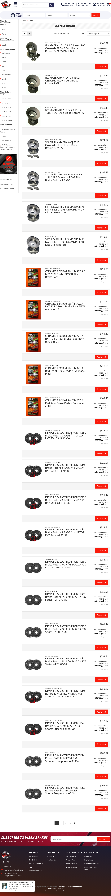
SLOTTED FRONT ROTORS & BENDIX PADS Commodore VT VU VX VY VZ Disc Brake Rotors (21, 886)
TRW (3, 70)
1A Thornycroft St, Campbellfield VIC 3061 (13, 874)
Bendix (4, 57)
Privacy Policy (71, 860)
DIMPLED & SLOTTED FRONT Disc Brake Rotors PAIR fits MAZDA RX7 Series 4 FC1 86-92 (65, 661)
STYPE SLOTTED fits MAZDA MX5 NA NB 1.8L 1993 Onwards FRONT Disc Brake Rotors (65, 209)
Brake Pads (6, 53)
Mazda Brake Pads (6, 184)
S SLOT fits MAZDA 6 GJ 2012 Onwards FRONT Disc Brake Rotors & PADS (62, 145)
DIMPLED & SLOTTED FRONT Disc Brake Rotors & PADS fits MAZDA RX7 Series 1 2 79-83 (65, 467)
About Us (50, 856)
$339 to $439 (6, 116)
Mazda (4, 45)
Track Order (33, 860)
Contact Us (51, 860)
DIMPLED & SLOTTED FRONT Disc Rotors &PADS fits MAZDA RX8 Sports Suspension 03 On (65, 726)
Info (106, 53)
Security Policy (71, 867)
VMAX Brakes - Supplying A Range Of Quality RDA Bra (7, 147)
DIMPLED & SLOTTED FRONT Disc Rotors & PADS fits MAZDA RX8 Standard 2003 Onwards (65, 693)
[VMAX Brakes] (6, 5)
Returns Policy (71, 863)
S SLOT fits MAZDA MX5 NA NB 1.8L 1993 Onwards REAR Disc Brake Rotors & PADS (63, 177)
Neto (64, 891)
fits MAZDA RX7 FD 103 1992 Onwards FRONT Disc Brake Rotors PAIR (62, 80)
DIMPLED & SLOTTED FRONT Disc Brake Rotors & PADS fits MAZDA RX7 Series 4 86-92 (65, 532)
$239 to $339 (6, 112)
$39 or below (6, 99)
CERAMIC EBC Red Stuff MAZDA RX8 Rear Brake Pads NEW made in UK (64, 403)
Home (24, 21)
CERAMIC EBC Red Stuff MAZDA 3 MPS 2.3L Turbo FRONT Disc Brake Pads (65, 274)
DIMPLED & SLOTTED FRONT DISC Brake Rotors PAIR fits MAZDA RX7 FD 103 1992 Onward (65, 564)
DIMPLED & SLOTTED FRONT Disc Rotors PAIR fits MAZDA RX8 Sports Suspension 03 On (65, 790)
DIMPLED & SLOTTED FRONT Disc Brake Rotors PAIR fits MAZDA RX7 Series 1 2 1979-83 (65, 596)
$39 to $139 (6, 103)
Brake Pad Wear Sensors (90, 868)
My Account (33, 856)
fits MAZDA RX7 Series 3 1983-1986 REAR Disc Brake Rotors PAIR (65, 111)
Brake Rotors (6, 75)
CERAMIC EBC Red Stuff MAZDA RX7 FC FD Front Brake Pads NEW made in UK (65, 306)
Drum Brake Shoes (91, 863)
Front (4, 34)
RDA (3, 66)
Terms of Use (71, 856)
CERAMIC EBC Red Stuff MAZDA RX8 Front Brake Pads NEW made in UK (65, 371)
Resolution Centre (36, 863)
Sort (83, 33)
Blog (30, 867)
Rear (3, 30)
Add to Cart (101, 66)
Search (95, 15)
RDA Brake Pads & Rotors (7, 131)
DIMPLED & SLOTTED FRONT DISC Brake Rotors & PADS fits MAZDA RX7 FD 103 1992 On (65, 435)
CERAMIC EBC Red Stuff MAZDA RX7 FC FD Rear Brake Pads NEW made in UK (64, 338)
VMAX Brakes (6, 141)
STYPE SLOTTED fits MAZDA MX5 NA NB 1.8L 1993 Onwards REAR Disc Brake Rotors (65, 241)
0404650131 (9, 866)
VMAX (4, 88)
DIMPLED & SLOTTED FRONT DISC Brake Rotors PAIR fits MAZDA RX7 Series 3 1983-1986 (65, 629)
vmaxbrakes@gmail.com (13, 870)
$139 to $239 (6, 107)
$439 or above (7, 120)
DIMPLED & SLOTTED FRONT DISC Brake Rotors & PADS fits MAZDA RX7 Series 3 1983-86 (65, 500)
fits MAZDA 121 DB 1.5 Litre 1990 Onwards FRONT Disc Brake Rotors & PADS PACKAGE (65, 48)
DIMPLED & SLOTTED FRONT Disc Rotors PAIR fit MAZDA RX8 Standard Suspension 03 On (65, 758)
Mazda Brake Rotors (7, 188)
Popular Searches (35, 871)
